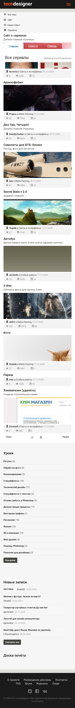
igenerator (8, 612)
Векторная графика (15, 513)
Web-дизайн (11, 539)
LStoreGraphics (11, 634)
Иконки (9, 526)
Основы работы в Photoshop (20, 500)
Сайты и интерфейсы (31, 71)
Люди (55, 683)
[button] (39, 14)
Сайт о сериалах (15, 35)
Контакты (61, 679)
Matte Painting (26, 114)
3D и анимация (13, 533)
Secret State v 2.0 (15, 191)
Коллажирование (14, 474)
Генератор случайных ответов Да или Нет (25, 607)
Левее (9, 437)
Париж (8, 375)
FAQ (18, 683)
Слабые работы (28, 275)
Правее (65, 437)
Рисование (11, 520)
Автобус (9, 238)
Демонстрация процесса (19, 507)
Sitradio (7, 600)
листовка (8, 589)
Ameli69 (21, 589)
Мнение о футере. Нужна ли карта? (22, 596)
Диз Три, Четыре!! (16, 124)
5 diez (7, 285)
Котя (6, 332)
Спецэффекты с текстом (18, 494)
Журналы (42, 683)
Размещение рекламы (37, 679)
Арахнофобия (13, 82)
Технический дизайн (16, 487)
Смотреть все (12, 642)
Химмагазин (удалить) (19, 390)
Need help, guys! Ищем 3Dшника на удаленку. (27, 630)
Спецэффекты (13, 481)
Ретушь (9, 461)
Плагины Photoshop (15, 546)
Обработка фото (13, 468)
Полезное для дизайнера (18, 552)
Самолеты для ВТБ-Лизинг (22, 145)
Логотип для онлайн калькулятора (21, 618)
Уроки (28, 683)
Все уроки (10, 560)
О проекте (13, 679)
